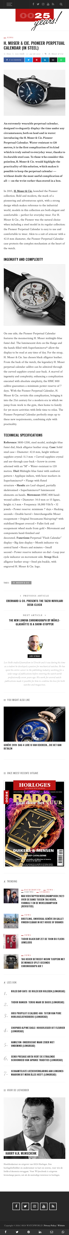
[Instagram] (43, 4)
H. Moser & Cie (56, 53)
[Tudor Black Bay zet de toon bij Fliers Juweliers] (11, 941)
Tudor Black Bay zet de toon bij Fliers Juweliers (42, 940)
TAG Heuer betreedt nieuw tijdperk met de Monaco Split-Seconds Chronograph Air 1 (43, 962)
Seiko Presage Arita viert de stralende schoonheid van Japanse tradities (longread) (37, 1058)
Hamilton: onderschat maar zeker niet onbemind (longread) (32, 1044)
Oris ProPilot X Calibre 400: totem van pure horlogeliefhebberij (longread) (36, 1015)
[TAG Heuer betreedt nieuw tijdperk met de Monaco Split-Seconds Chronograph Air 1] (11, 961)
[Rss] (53, 4)
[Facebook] (33, 4)
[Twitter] (38, 4)
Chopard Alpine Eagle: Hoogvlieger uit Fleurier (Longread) (38, 1029)
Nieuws (29, 892)
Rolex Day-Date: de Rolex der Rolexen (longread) (38, 991)
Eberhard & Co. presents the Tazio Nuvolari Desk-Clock (34, 603)
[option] (34, 728)
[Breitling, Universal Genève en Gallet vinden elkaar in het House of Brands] (11, 921)
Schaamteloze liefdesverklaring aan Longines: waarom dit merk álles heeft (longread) (37, 1072)
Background (32, 890)
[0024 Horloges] (34, 20)
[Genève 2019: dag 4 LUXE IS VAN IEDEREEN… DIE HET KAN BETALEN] (34, 724)
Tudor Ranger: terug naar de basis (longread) (37, 1002)
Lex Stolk (19, 53)
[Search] (61, 4)
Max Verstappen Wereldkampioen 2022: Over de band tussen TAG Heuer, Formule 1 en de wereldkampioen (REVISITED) (43, 901)
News (10, 37)
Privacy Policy (50, 1225)
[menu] (9, 4)
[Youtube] (48, 4)
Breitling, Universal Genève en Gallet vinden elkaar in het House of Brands (42, 920)
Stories (45, 892)
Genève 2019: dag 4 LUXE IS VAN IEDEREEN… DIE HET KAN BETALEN (32, 746)
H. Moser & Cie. (23, 191)
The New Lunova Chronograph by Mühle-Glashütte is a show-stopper (34, 622)
